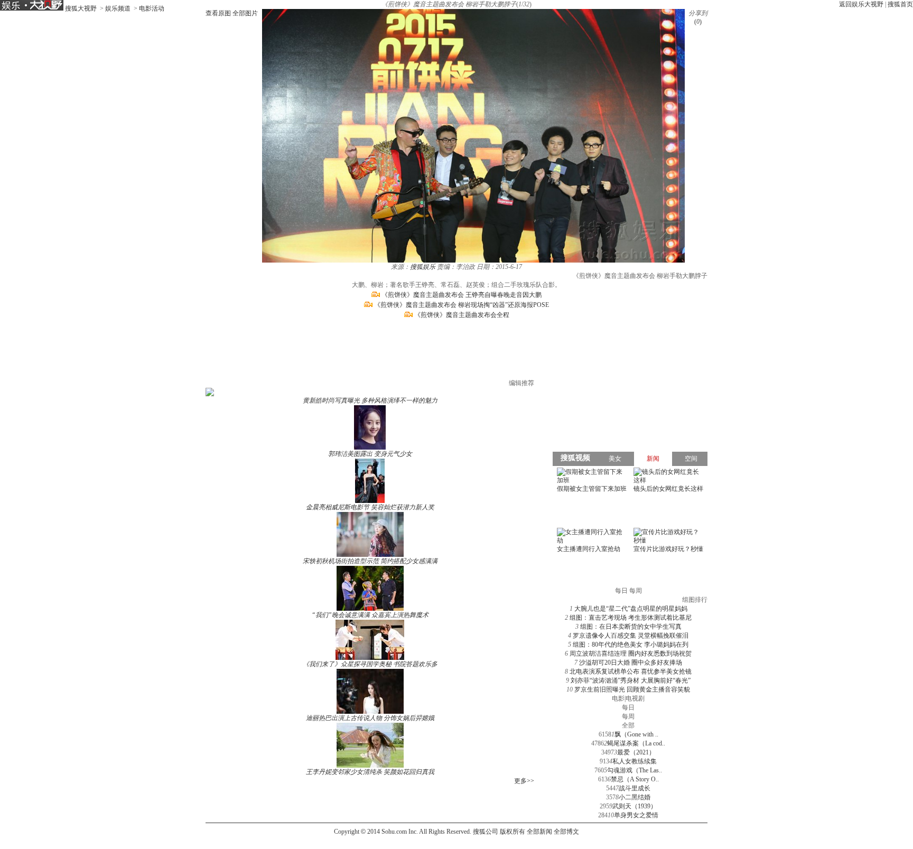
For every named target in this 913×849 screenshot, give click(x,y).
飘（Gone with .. (636, 734)
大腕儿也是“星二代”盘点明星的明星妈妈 (630, 608)
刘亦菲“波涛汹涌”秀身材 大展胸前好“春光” (631, 680)
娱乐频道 (118, 8)
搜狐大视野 (81, 8)
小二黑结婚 (634, 797)
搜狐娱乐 (422, 266)
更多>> (524, 781)
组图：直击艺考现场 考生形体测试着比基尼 (631, 617)
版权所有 (512, 831)
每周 (628, 716)
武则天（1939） (634, 806)
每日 (628, 707)
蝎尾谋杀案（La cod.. (636, 743)
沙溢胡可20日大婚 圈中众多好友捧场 (630, 662)
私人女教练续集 (634, 761)
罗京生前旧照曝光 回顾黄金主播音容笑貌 (632, 689)
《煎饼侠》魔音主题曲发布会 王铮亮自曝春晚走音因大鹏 (461, 294)
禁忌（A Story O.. (635, 779)
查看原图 (218, 13)
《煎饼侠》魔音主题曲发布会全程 (461, 315)
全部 (628, 725)
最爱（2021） (636, 752)
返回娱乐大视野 (861, 4)
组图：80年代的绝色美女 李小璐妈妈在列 (630, 644)
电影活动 (151, 8)
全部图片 (245, 13)
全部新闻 (539, 831)
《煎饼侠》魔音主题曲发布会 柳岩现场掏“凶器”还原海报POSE (461, 305)
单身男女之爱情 (636, 815)
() (698, 21)
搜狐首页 (900, 4)
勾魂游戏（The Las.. (634, 770)
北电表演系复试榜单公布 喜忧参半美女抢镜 (631, 671)
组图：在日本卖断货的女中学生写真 (631, 626)
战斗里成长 (634, 788)
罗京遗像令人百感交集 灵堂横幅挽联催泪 (630, 635)
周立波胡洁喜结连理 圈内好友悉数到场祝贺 (631, 653)
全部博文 (566, 831)
